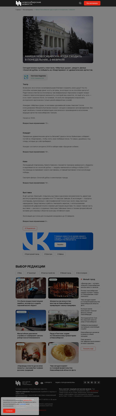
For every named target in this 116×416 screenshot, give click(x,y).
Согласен (9, 411)
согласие (23, 404)
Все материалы (92, 3)
